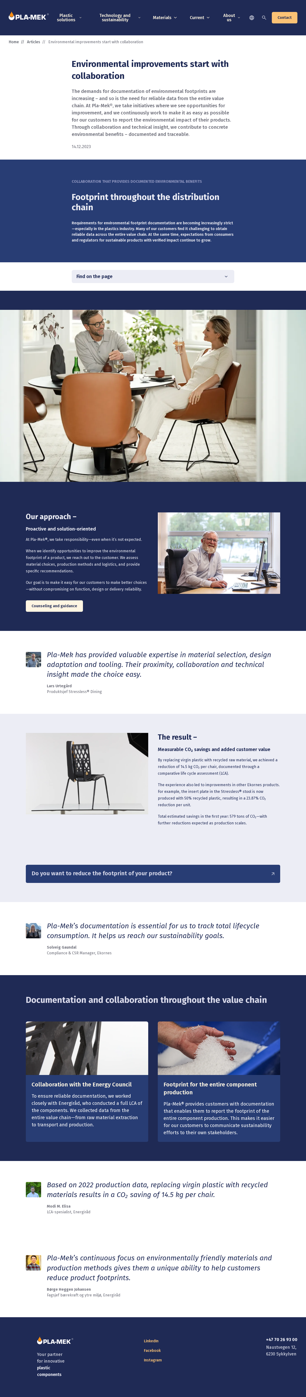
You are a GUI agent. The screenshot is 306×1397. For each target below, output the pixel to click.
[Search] (264, 17)
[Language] (252, 17)
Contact (285, 17)
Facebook (152, 1350)
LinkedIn (151, 1341)
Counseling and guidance (54, 606)
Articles (33, 42)
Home (14, 42)
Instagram (153, 1360)
